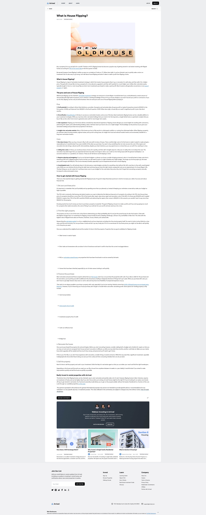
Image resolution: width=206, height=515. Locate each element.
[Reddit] (59, 490)
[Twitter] (52, 490)
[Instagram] (56, 490)
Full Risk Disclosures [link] (151, 513)
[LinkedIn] (65, 490)
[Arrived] (51, 3)
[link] (49, 8)
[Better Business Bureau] (69, 490)
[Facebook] (62, 490)
